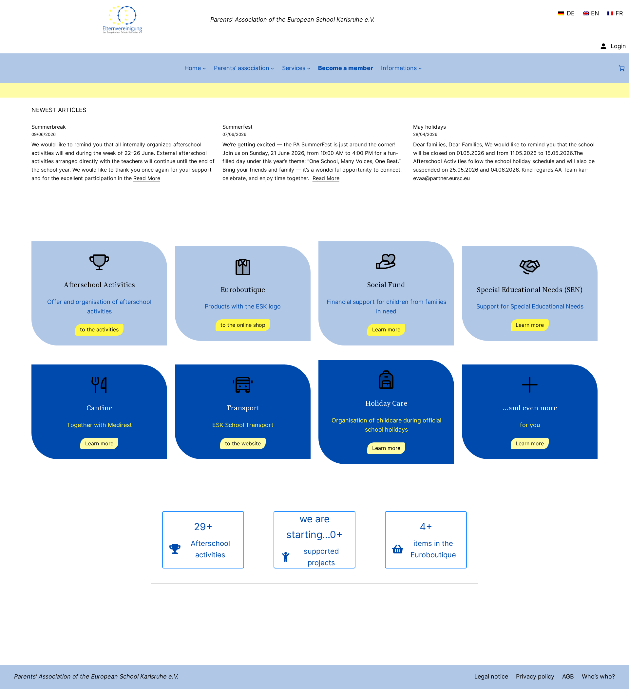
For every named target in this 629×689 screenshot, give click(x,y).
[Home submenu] (204, 68)
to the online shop (242, 325)
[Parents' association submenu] (272, 68)
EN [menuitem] (595, 13)
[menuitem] (566, 10)
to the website (243, 443)
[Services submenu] (309, 68)
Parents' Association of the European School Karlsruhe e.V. (292, 19)
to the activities (99, 329)
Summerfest (237, 126)
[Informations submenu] (420, 68)
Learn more (386, 329)
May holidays (429, 126)
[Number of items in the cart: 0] (621, 68)
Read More (146, 178)
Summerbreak (48, 126)
